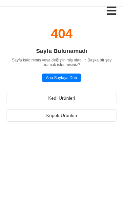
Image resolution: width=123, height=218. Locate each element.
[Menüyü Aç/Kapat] (111, 11)
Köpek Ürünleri (61, 115)
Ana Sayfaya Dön (61, 77)
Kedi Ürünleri (61, 98)
